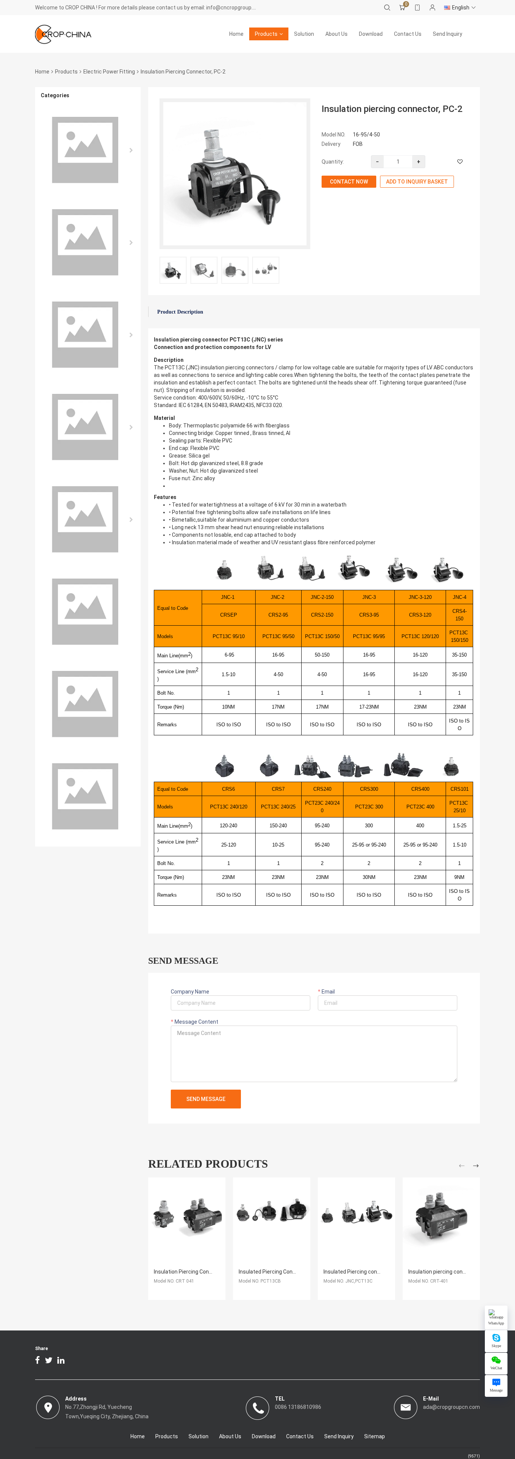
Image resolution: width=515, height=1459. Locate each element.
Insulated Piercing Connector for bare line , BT (294, 1272)
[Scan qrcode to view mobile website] (417, 7)
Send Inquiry (447, 34)
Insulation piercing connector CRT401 (453, 1272)
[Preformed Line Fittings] (88, 519)
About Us (336, 34)
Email (327, 992)
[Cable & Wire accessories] (88, 427)
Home (236, 34)
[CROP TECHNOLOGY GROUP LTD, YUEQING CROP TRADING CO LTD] (63, 34)
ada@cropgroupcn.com (451, 1407)
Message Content (195, 1022)
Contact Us (408, 34)
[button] (463, 1167)
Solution (304, 34)
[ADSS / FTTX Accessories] (88, 335)
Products (266, 34)
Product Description (180, 312)
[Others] (88, 704)
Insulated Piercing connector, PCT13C (369, 1272)
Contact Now (349, 182)
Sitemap (374, 1436)
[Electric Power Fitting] (88, 150)
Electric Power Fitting (109, 72)
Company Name (190, 992)
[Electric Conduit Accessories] (88, 612)
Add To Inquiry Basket (417, 182)
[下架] (88, 796)
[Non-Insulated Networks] (88, 242)
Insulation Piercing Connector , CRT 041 (201, 1272)
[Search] (387, 7)
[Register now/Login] (432, 7)
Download (371, 34)
